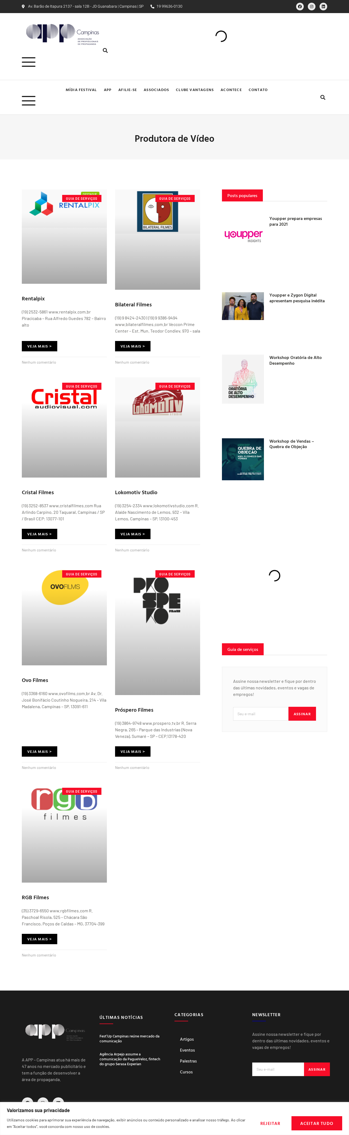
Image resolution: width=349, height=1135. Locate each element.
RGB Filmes (35, 897)
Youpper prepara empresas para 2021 (295, 221)
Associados (156, 89)
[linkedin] (323, 6)
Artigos (187, 1039)
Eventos (187, 1050)
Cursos (186, 1071)
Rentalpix (33, 298)
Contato (258, 89)
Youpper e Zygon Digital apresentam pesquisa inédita (297, 298)
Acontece (231, 89)
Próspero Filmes (134, 709)
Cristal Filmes (38, 492)
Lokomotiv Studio (136, 492)
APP (108, 89)
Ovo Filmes (35, 680)
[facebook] (300, 6)
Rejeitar (270, 1123)
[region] (174, 1118)
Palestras (188, 1061)
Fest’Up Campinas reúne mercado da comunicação (130, 1038)
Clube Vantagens (195, 89)
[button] (105, 50)
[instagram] (311, 6)
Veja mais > (39, 346)
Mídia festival (81, 89)
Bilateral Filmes (133, 304)
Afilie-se (127, 89)
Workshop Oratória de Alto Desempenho (295, 360)
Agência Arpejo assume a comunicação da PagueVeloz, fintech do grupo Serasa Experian (130, 1059)
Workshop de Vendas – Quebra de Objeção (291, 444)
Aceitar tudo (316, 1123)
